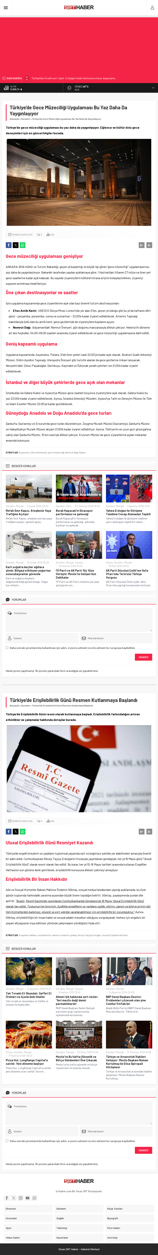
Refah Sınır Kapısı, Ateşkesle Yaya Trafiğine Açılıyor (28, 512)
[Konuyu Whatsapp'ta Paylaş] (22, 245)
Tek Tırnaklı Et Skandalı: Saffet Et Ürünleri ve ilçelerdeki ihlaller (29, 995)
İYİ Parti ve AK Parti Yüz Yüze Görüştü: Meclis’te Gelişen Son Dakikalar (76, 574)
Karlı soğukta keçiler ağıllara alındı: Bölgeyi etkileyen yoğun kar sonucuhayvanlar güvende (28, 570)
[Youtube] (27, 1198)
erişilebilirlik (44, 935)
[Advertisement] (79, 44)
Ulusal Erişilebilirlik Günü (115, 935)
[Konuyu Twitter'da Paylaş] (15, 245)
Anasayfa (14, 118)
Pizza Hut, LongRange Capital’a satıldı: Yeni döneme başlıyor (27, 1061)
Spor (68, 506)
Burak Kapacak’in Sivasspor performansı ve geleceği (74, 512)
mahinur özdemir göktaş (64, 935)
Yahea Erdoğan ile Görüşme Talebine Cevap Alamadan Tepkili (128, 512)
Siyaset (79, 562)
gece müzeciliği (56, 452)
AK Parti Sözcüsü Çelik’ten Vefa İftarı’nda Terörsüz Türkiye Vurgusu (127, 574)
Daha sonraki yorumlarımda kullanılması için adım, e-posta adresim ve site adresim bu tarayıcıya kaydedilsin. (72, 647)
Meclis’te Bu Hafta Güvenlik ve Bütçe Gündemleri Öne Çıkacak (76, 1058)
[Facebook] (7, 1198)
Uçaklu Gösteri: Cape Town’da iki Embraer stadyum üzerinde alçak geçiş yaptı (76, 78)
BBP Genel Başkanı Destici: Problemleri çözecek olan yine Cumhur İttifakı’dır (126, 1000)
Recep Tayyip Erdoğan (89, 935)
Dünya (109, 562)
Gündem (25, 118)
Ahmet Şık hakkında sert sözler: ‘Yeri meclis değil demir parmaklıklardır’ (77, 1000)
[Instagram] (21, 1198)
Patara (82, 452)
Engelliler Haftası (28, 935)
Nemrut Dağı (71, 452)
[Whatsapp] (34, 1198)
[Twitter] (14, 1198)
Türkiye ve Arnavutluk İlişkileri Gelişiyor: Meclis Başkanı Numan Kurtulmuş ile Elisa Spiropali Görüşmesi (127, 1062)
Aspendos (24, 452)
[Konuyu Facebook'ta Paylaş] (9, 245)
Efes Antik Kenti (39, 452)
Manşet (20, 506)
